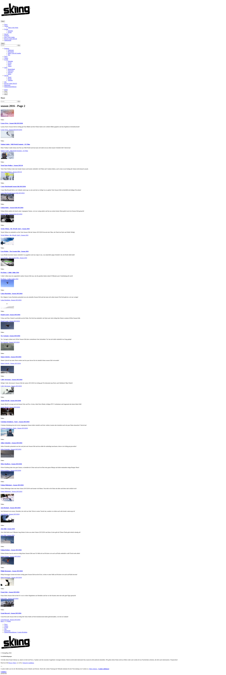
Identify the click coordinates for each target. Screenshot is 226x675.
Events (6, 29)
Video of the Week (13, 27)
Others (9, 66)
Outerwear (11, 50)
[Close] (1, 666)
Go (19, 45)
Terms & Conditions (28, 663)
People (10, 78)
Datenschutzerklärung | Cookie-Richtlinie (15, 632)
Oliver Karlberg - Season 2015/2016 (11, 464)
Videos (6, 26)
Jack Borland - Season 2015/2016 (10, 508)
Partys (9, 64)
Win (5, 82)
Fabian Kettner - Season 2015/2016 (11, 550)
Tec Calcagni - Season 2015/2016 (10, 336)
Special (6, 34)
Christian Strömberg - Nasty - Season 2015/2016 (15, 422)
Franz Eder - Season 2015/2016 (10, 592)
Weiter (9, 621)
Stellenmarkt (7, 40)
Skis (9, 55)
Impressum (7, 85)
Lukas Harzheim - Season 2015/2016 (11, 293)
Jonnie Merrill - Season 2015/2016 (11, 400)
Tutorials (10, 80)
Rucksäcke (11, 51)
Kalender (10, 31)
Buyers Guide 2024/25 (10, 83)
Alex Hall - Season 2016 (8, 529)
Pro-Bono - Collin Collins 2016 (10, 272)
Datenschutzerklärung (10, 86)
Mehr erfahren (93, 669)
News (6, 24)
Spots (5, 67)
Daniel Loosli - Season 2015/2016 (10, 314)
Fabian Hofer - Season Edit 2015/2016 (12, 207)
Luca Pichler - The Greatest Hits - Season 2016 (15, 251)
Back (2, 621)
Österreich (11, 71)
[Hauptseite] (17, 16)
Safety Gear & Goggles (14, 53)
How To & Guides (9, 37)
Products (6, 35)
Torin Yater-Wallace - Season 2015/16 (12, 165)
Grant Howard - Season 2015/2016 (11, 613)
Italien (9, 74)
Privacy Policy (12, 663)
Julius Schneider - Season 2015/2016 (11, 443)
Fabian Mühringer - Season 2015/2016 (12, 485)
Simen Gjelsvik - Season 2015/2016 (11, 357)
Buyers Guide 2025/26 (10, 39)
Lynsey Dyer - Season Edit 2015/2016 (12, 123)
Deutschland (11, 69)
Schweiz (10, 72)
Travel (9, 77)
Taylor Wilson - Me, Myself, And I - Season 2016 (15, 229)
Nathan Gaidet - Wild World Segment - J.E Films (15, 144)
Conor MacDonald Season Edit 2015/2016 (13, 186)
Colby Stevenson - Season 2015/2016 (11, 379)
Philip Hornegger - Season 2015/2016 (12, 571)
